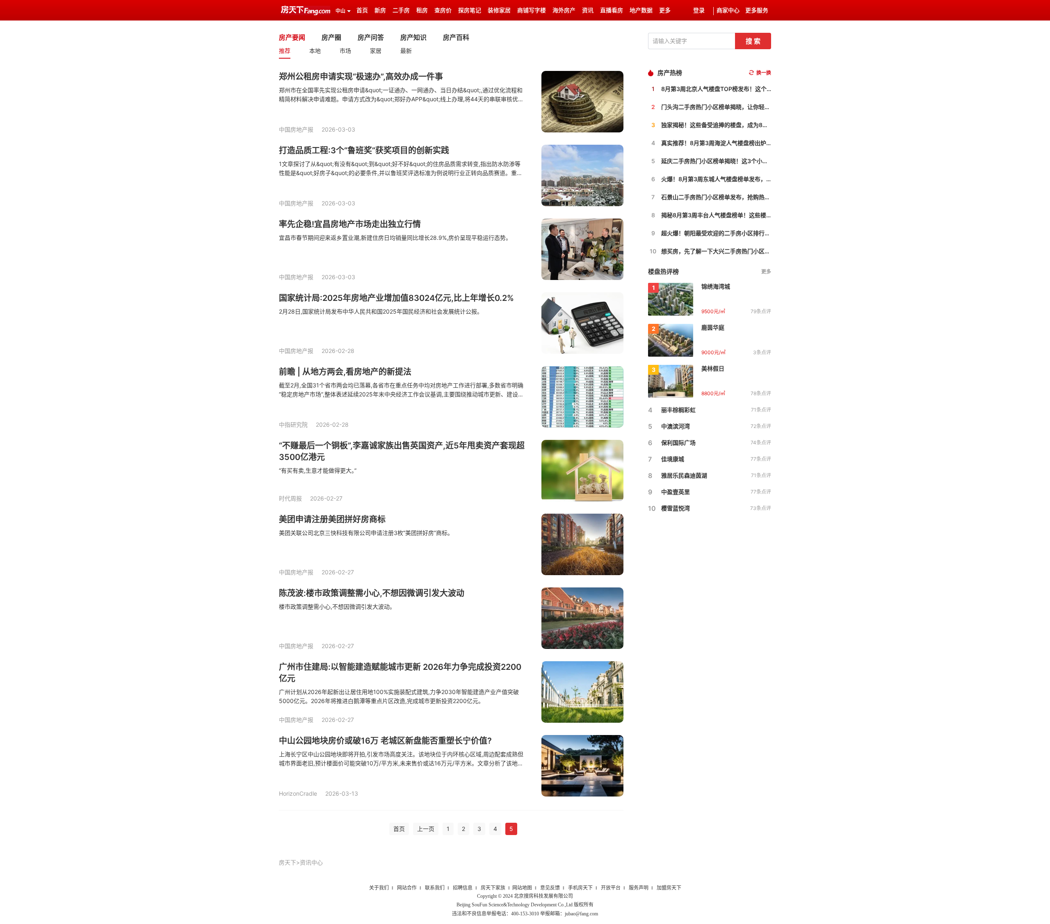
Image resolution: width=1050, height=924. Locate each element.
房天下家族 (493, 888)
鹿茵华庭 (712, 327)
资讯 (587, 10)
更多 (766, 272)
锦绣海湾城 (715, 286)
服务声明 (638, 888)
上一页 (425, 828)
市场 (345, 50)
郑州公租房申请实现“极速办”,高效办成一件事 (361, 77)
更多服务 (756, 10)
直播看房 (611, 10)
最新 (406, 50)
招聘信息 (462, 888)
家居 (375, 50)
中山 (340, 11)
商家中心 (728, 10)
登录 (699, 10)
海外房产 (563, 10)
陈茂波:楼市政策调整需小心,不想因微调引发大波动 (371, 593)
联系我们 (435, 888)
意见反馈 (550, 888)
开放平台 (611, 888)
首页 (362, 10)
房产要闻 (292, 37)
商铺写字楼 (531, 10)
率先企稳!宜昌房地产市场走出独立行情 (350, 224)
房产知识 (413, 37)
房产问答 (371, 37)
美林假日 (712, 368)
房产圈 (331, 37)
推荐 (284, 50)
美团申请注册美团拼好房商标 (332, 519)
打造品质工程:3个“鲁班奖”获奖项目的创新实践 (364, 150)
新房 (380, 10)
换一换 (763, 73)
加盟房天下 (669, 888)
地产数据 (641, 10)
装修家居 (499, 10)
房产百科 (456, 37)
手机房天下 (580, 888)
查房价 (443, 10)
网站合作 (407, 888)
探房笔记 (469, 10)
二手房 (401, 10)
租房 (422, 10)
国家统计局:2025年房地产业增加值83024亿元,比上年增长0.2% (396, 298)
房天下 (287, 862)
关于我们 (379, 888)
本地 (315, 50)
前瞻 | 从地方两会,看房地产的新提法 (345, 372)
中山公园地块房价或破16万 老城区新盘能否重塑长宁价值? (385, 741)
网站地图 (522, 888)
